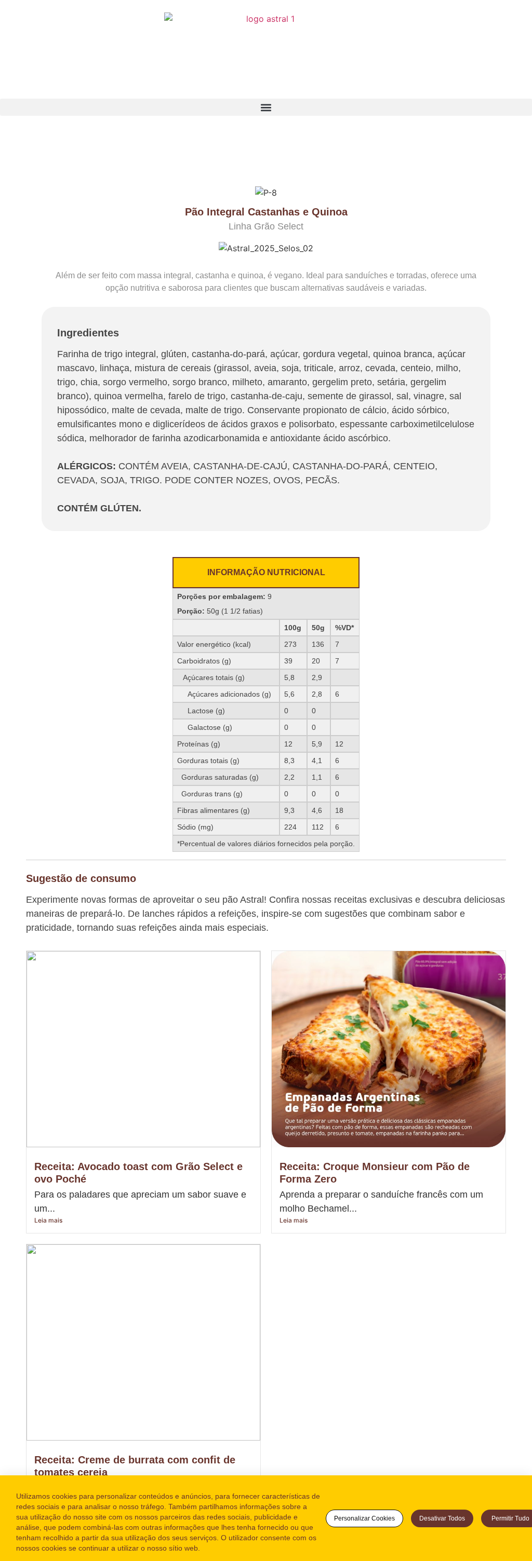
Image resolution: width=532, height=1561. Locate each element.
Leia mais (48, 1220)
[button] (266, 107)
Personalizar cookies (364, 1518)
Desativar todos (442, 1518)
